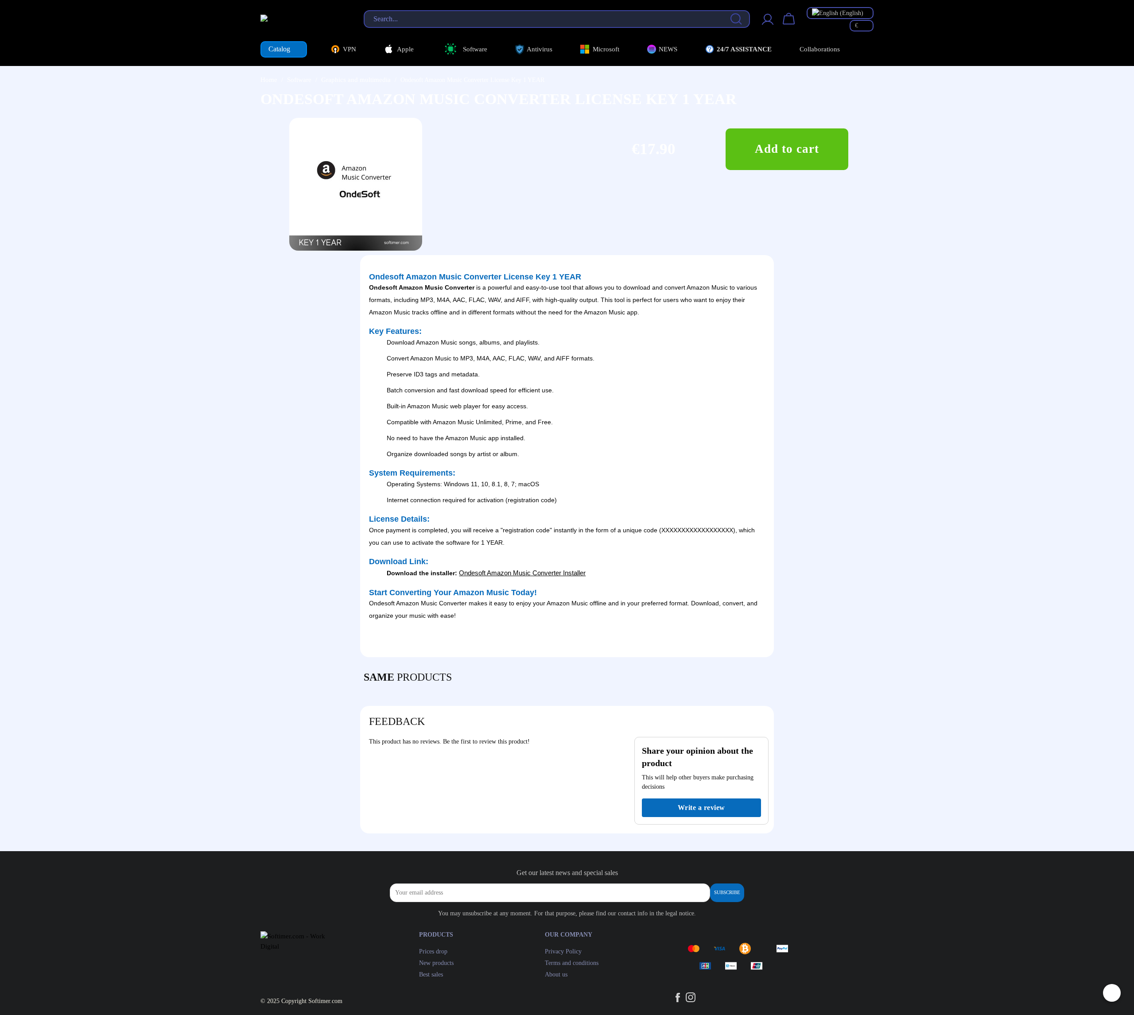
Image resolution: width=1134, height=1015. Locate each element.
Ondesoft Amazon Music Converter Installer (522, 573)
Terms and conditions (571, 963)
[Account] (768, 24)
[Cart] (789, 24)
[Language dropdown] (840, 13)
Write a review (701, 807)
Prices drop (433, 951)
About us (556, 974)
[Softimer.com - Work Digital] (303, 18)
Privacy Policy (563, 951)
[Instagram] (748, 642)
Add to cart (787, 148)
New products (436, 963)
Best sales (431, 974)
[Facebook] (735, 642)
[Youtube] (759, 642)
